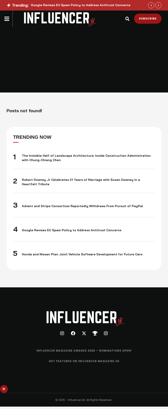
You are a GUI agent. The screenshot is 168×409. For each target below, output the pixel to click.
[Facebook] (73, 333)
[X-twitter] (84, 333)
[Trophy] (95, 333)
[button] (151, 5)
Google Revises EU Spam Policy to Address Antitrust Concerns (80, 5)
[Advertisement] (84, 59)
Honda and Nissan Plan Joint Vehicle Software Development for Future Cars (82, 254)
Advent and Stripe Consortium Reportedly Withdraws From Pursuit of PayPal (82, 206)
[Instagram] (62, 333)
